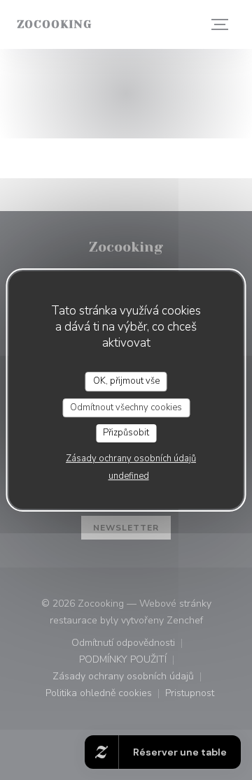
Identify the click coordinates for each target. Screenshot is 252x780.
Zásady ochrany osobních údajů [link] (131, 458)
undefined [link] (128, 476)
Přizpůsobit (126, 432)
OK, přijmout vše (126, 381)
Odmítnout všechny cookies (126, 407)
